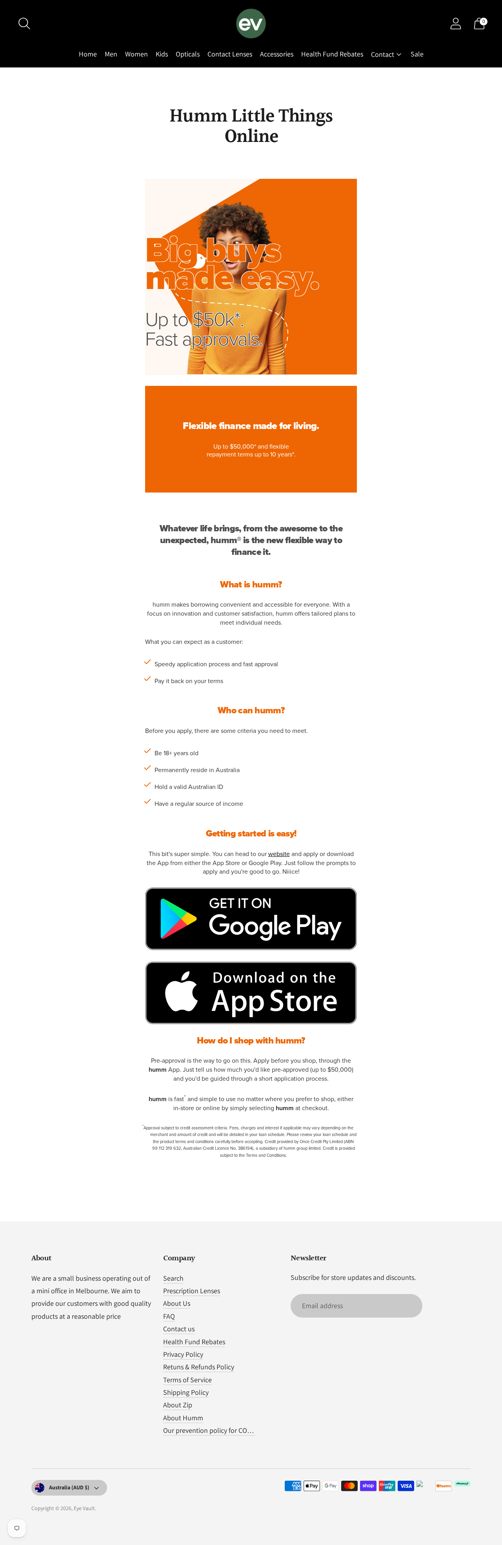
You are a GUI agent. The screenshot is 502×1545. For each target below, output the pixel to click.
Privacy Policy (183, 1354)
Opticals (188, 53)
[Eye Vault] (251, 23)
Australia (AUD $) (69, 1487)
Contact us (179, 1328)
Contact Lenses (229, 53)
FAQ (169, 1316)
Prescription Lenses (191, 1290)
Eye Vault (84, 1508)
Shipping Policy (186, 1392)
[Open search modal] (24, 24)
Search (173, 1278)
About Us (176, 1303)
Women (136, 53)
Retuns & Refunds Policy (198, 1366)
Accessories (276, 53)
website (279, 854)
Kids (162, 53)
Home (88, 53)
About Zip (177, 1404)
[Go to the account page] (456, 24)
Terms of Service (187, 1379)
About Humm (183, 1417)
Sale (417, 53)
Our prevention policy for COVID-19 (214, 1430)
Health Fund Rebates (332, 53)
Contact (382, 54)
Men (111, 53)
